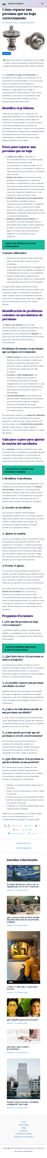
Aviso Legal (23, 1125)
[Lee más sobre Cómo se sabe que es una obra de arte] (23, 957)
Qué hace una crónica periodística (18, 1048)
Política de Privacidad (23, 1137)
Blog (23, 1128)
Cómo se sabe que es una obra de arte (22, 988)
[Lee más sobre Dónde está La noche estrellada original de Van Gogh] (23, 1079)
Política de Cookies (23, 1134)
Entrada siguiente (23, 848)
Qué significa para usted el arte (22, 1019)
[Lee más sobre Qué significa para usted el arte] (23, 1007)
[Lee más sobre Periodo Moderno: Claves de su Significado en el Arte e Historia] (23, 873)
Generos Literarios (16, 3)
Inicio (23, 1122)
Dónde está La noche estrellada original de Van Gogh (22, 1103)
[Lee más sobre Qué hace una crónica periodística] (23, 1036)
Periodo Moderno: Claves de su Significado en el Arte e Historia (23, 885)
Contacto (23, 1131)
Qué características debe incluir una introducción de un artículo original (23, 919)
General (6, 53)
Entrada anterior (23, 843)
